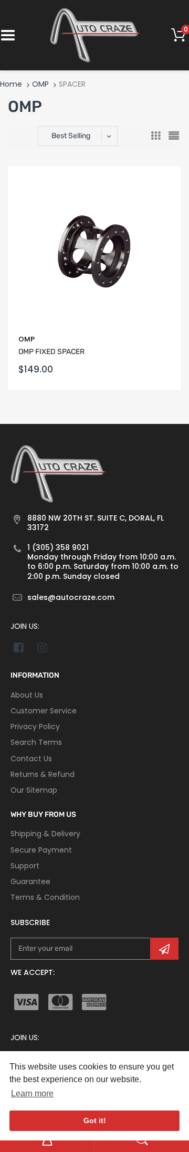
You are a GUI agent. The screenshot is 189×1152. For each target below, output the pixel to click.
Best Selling (70, 135)
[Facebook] (18, 647)
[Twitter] (42, 647)
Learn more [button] (32, 1093)
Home (11, 84)
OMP (40, 84)
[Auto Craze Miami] (94, 34)
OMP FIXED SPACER (51, 351)
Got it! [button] (94, 1120)
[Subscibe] (164, 949)
